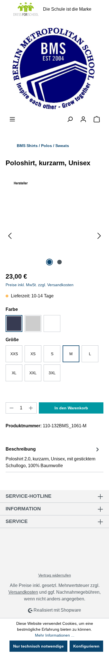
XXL (33, 373)
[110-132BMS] (54, 235)
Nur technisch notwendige (38, 646)
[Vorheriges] (10, 235)
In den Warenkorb (71, 408)
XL (14, 373)
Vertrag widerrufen (54, 575)
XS (32, 354)
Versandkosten (23, 592)
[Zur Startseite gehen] (54, 67)
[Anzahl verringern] (11, 408)
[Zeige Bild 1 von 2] (49, 262)
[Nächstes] (99, 235)
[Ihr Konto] (83, 119)
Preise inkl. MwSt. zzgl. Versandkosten (40, 285)
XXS (14, 354)
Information (23, 508)
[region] (54, 235)
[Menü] (12, 119)
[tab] (53, 457)
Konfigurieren (86, 646)
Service (17, 521)
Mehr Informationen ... (54, 635)
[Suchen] (70, 119)
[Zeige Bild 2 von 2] (59, 262)
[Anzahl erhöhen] (31, 408)
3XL (52, 373)
